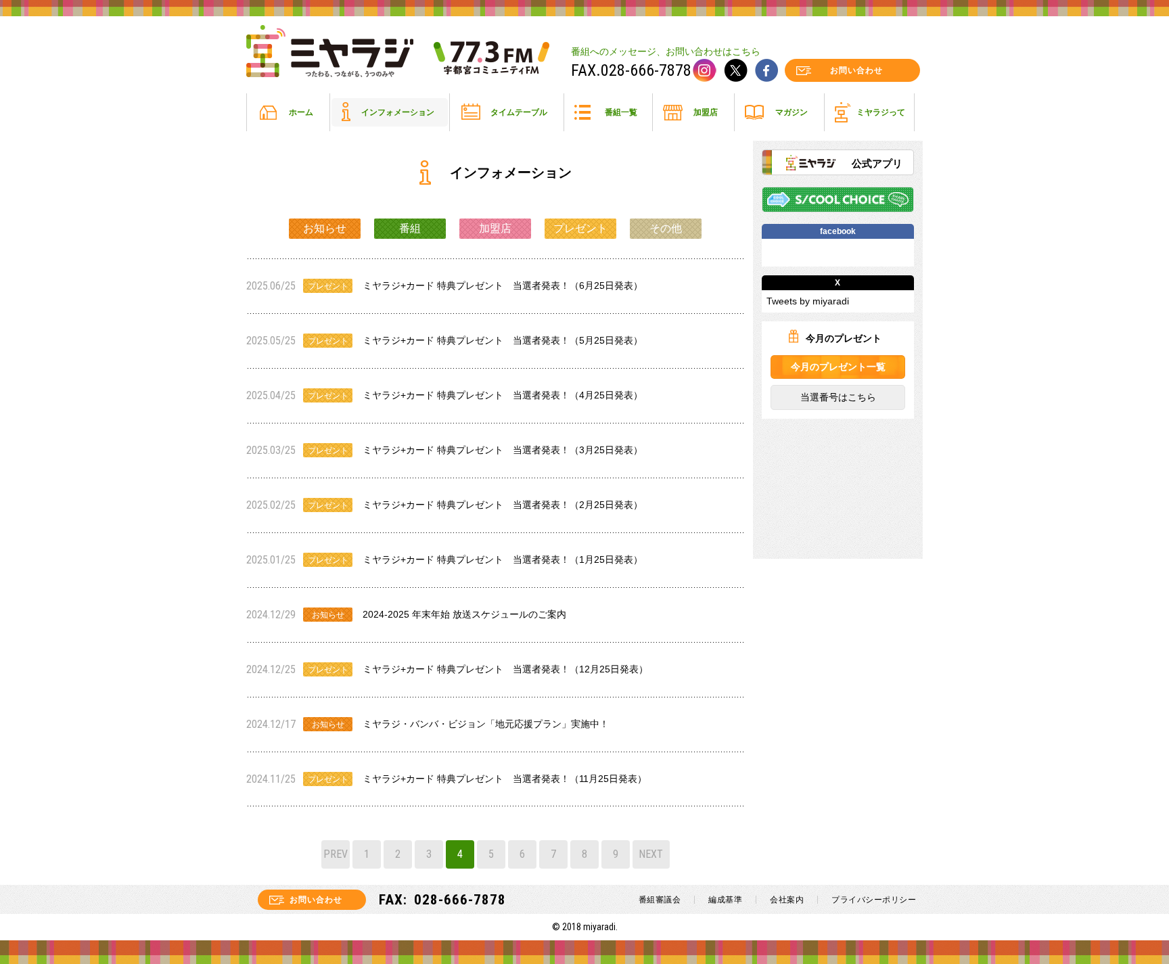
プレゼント (580, 228)
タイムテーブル (518, 112)
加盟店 (705, 112)
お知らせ (324, 228)
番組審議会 (660, 899)
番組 (410, 228)
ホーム (301, 112)
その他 (665, 228)
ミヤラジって (880, 112)
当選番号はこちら (837, 397)
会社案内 (787, 899)
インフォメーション (397, 112)
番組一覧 (621, 112)
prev (335, 854)
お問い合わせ (856, 70)
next (651, 854)
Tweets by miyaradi (807, 301)
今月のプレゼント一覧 (837, 366)
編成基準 (725, 899)
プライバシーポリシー (873, 899)
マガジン (791, 112)
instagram (704, 70)
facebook (766, 70)
